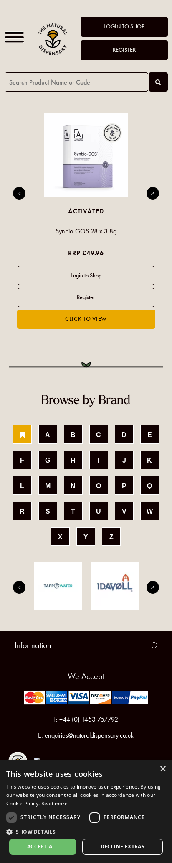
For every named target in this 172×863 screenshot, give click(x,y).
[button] (86, 831)
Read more (54, 803)
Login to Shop (124, 26)
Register (124, 50)
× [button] (162, 769)
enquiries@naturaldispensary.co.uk (89, 735)
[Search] (158, 82)
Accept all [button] (42, 846)
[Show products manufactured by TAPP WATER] (58, 586)
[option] (86, 221)
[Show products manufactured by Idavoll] (115, 586)
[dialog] (86, 811)
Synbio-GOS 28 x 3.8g (86, 231)
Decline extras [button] (123, 846)
